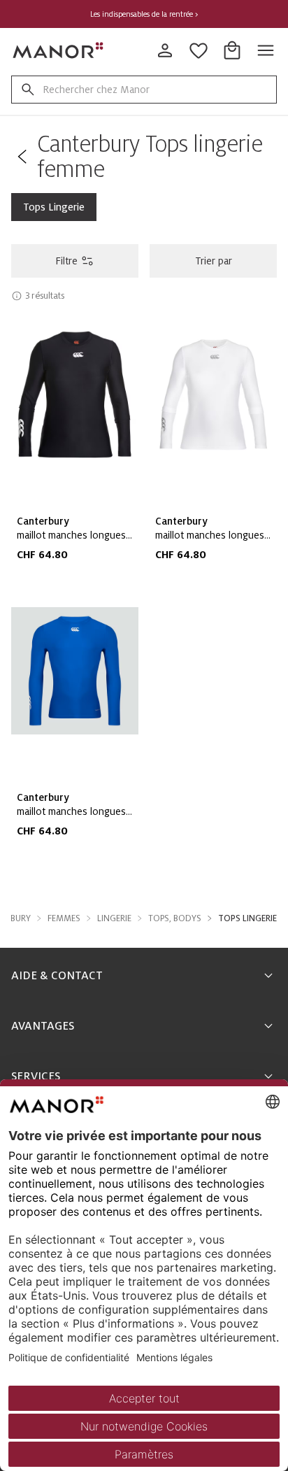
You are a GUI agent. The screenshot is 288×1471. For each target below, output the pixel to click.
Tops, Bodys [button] (174, 918)
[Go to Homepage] (58, 50)
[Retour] (21, 156)
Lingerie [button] (114, 918)
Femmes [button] (64, 918)
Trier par (213, 261)
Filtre (66, 261)
